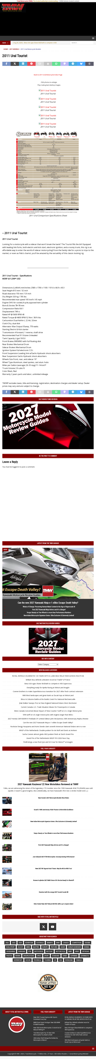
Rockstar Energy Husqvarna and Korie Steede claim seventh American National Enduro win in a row (48, 726)
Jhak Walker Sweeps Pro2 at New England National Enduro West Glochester (48, 703)
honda (86, 947)
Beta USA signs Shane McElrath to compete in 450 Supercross (48, 683)
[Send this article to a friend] (40, 64)
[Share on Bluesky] (81, 64)
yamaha (79, 960)
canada (66, 943)
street (65, 956)
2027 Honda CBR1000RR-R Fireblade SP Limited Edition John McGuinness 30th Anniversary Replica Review (48, 719)
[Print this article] (48, 64)
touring (47, 960)
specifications (28, 956)
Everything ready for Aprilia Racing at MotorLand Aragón (48, 687)
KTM (29, 951)
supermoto (85, 956)
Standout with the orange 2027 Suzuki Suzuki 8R (53, 892)
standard (55, 956)
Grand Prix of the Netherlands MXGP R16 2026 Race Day (48, 738)
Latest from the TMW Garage (48, 543)
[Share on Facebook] (6, 64)
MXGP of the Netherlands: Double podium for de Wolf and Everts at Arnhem (48, 730)
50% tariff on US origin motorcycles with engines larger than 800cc (48, 715)
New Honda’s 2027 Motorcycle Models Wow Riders (53, 798)
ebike (28, 947)
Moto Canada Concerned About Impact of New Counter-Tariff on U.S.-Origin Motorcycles (48, 711)
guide (63, 947)
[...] (87, 791)
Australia (40, 943)
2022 (7, 943)
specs (39, 956)
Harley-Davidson (74, 947)
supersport (18, 960)
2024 (20, 943)
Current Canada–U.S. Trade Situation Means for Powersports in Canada (48, 707)
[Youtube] (52, 926)
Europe (45, 947)
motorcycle (60, 951)
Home (6, 49)
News (77, 951)
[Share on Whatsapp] (56, 64)
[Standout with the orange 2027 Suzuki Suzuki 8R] (7, 894)
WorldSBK (69, 960)
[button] (92, 38)
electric (36, 947)
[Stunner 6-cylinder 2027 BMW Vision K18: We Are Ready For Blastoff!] (7, 882)
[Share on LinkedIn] (23, 64)
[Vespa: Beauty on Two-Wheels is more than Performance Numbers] (7, 835)
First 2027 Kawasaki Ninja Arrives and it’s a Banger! (49, 610)
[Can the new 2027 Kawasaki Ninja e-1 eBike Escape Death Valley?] (48, 597)
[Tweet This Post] (15, 64)
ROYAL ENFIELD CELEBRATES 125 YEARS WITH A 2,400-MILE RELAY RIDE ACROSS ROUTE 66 (48, 676)
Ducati (20, 947)
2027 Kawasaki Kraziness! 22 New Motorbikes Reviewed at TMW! (48, 784)
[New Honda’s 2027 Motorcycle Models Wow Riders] (7, 800)
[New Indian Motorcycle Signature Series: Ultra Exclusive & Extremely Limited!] (7, 824)
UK (55, 960)
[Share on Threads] (89, 64)
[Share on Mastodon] (64, 64)
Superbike (73, 956)
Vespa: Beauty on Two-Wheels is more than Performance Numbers (49, 612)
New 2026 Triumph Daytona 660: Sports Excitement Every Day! (45, 1018)
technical (37, 960)
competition (76, 943)
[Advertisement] (60, 19)
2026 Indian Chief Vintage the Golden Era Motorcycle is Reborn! (45, 1039)
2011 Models (14, 49)
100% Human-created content (69, 1)
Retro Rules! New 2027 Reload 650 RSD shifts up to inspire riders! (53, 904)
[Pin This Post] (31, 64)
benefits (50, 943)
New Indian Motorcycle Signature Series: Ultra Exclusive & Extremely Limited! (49, 615)
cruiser (87, 943)
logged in (15, 467)
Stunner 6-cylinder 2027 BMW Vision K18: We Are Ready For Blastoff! (53, 880)
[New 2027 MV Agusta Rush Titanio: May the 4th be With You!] (7, 871)
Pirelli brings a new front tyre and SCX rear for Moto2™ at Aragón (48, 742)
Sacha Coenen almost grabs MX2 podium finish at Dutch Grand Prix (48, 734)
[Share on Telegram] (73, 64)
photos (9, 956)
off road (85, 951)
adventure (29, 943)
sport (46, 956)
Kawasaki (21, 951)
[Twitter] (43, 926)
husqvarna (10, 951)
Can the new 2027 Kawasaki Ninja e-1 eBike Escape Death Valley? (48, 602)
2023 (13, 943)
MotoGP (49, 951)
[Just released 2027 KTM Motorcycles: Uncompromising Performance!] (7, 859)
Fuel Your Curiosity (48, 749)
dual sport (10, 947)
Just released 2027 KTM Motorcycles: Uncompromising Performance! (53, 857)
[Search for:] (82, 43)
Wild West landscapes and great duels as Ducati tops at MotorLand (48, 695)
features (54, 947)
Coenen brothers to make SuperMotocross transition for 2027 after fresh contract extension (48, 691)
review (17, 956)
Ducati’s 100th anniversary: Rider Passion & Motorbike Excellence (53, 810)
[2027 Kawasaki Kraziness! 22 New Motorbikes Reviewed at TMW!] (48, 767)
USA (60, 960)
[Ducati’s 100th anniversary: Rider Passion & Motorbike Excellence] (7, 812)
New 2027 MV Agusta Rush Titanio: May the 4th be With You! (53, 868)
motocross (38, 951)
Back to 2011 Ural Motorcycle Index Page (48, 75)
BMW (58, 943)
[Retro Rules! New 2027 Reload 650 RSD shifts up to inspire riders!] (7, 906)
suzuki (28, 960)
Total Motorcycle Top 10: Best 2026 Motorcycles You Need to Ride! (44, 1034)
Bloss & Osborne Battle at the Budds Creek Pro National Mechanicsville (48, 699)
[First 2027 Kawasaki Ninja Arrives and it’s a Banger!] (7, 847)
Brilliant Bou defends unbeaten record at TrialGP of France (48, 680)
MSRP (70, 951)
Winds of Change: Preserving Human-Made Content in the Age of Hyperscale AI (49, 607)
